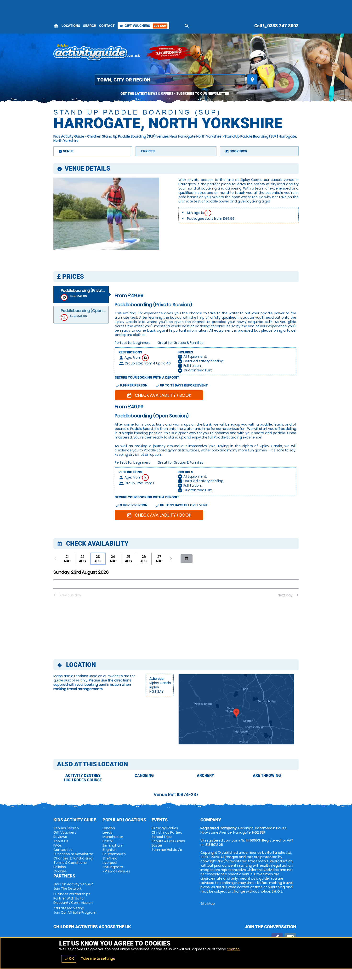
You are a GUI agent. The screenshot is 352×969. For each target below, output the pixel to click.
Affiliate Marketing (74, 910)
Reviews (60, 836)
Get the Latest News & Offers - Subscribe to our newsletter (174, 93)
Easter (157, 845)
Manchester (112, 836)
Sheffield (110, 858)
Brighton (109, 849)
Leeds (107, 832)
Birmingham (112, 845)
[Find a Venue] (170, 79)
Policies (59, 867)
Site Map (207, 903)
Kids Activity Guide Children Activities (97, 53)
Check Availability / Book (159, 395)
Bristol (107, 841)
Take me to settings (98, 958)
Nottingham (112, 867)
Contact (107, 26)
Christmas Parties (167, 832)
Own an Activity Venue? (73, 886)
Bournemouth (114, 854)
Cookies (60, 871)
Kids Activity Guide (68, 136)
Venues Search (66, 828)
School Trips (162, 836)
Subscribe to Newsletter (73, 854)
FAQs (57, 845)
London (108, 828)
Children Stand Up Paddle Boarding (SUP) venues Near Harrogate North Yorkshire (154, 136)
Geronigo (169, 53)
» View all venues (116, 871)
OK (69, 958)
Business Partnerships (73, 898)
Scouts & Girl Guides (168, 841)
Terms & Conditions (70, 862)
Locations (71, 26)
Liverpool (109, 862)
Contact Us (63, 849)
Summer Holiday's (167, 849)
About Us (60, 841)
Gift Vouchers (142, 26)
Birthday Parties (165, 828)
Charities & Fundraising (72, 858)
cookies (233, 949)
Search (89, 26)
